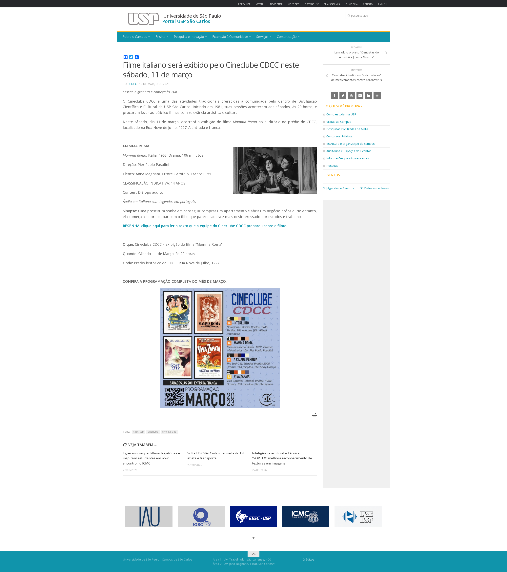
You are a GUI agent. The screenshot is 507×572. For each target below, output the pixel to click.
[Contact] (359, 95)
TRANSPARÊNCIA (332, 4)
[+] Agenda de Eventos (338, 188)
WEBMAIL (260, 4)
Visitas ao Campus (338, 122)
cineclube (153, 431)
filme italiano (169, 431)
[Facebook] (334, 95)
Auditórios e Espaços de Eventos (349, 151)
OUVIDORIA (351, 4)
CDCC (133, 84)
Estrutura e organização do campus (350, 144)
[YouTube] (351, 95)
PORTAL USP (244, 4)
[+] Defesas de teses (374, 188)
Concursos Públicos (339, 136)
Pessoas (332, 166)
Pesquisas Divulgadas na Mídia (347, 129)
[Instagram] (377, 95)
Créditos (308, 559)
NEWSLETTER (276, 4)
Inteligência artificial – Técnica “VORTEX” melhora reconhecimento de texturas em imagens (282, 458)
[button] (253, 538)
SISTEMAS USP (312, 4)
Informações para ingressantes (347, 158)
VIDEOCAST (293, 4)
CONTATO (368, 4)
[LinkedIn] (368, 95)
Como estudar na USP (341, 114)
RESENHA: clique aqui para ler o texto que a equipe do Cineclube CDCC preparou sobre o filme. (205, 225)
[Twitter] (342, 95)
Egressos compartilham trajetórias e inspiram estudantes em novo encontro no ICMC (151, 458)
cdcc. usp (138, 431)
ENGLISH (382, 4)
